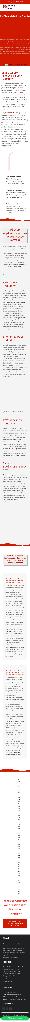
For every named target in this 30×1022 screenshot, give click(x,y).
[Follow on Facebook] (3, 1008)
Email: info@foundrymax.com (12, 994)
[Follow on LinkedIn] (10, 1008)
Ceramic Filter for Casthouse (12, 973)
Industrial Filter (7, 981)
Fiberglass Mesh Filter (9, 976)
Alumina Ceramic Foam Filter (12, 969)
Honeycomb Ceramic (9, 978)
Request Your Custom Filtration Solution (15, 923)
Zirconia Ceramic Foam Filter (12, 971)
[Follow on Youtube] (7, 1008)
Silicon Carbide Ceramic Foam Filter (14, 967)
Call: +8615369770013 (9, 992)
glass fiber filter (9, 113)
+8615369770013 (18, 2)
